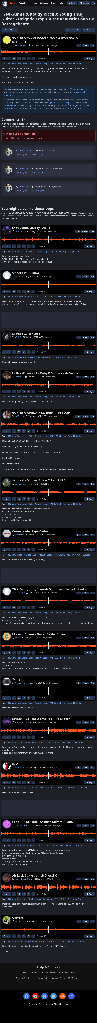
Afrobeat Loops (24, 554)
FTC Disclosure (75, 978)
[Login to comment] (29, 58)
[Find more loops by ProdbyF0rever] (14, 840)
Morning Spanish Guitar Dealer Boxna (39, 634)
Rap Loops (22, 357)
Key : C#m (66, 296)
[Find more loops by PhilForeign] (14, 607)
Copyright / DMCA (67, 972)
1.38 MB (57, 357)
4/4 (51, 63)
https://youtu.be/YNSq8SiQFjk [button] (29, 154)
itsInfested (19, 534)
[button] (93, 3)
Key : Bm (67, 612)
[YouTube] (35, 996)
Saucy (16, 679)
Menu (10, 30)
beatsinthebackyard (23, 879)
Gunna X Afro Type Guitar (30, 531)
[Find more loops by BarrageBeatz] (14, 58)
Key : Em (68, 845)
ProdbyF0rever (21, 825)
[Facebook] (26, 996)
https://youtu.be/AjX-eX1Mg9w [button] (30, 190)
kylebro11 (19, 376)
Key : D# (66, 357)
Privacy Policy (43, 978)
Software (44, 3)
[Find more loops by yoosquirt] (14, 246)
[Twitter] (53, 996)
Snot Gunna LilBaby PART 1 (31, 228)
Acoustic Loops (24, 742)
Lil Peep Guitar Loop (26, 334)
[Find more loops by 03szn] (14, 291)
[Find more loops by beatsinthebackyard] (14, 894)
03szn (17, 276)
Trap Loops (22, 63)
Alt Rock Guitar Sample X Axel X (34, 875)
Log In (17, 138)
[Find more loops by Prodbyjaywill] (14, 698)
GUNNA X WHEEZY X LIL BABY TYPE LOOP (41, 412)
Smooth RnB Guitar (25, 273)
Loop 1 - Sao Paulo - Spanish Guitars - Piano (42, 822)
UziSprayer (19, 921)
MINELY (18, 337)
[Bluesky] (44, 996)
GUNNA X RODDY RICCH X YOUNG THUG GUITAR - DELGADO (46, 40)
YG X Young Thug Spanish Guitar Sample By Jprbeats (49, 589)
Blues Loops (22, 787)
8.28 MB (61, 941)
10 (93, 231)
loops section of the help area (60, 102)
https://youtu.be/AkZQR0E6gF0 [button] (30, 172)
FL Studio (77, 63)
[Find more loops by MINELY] (14, 352)
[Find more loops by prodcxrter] (14, 737)
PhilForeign (20, 592)
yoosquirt (19, 231)
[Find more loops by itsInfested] (14, 549)
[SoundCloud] (62, 996)
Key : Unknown (73, 554)
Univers (17, 918)
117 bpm (12, 63)
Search (90, 30)
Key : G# (70, 742)
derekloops (20, 767)
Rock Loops (22, 899)
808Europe (19, 416)
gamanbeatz (20, 484)
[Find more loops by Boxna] (14, 653)
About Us (33, 972)
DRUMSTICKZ (25, 150)
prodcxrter (19, 722)
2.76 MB (57, 63)
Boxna (17, 637)
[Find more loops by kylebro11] (14, 391)
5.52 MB (61, 742)
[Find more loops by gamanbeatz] (14, 499)
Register (27, 138)
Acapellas (23, 3)
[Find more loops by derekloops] (14, 782)
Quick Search (73, 30)
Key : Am (67, 658)
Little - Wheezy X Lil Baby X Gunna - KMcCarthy (45, 373)
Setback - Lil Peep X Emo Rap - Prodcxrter (41, 719)
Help (61, 3)
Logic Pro (76, 899)
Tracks (34, 3)
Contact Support (48, 972)
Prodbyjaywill (20, 683)
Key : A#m (67, 63)
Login (7, 58)
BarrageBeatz (21, 45)
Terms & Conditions (24, 978)
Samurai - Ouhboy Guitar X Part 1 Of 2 (39, 480)
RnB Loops (22, 296)
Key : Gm (67, 396)
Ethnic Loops (23, 845)
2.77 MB (58, 899)
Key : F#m (67, 251)
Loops (13, 3)
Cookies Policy (58, 978)
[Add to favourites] (24, 58)
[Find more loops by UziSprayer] (14, 936)
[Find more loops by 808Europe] (14, 431)
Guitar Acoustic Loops (38, 63)
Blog (53, 3)
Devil (15, 764)
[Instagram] (71, 996)
